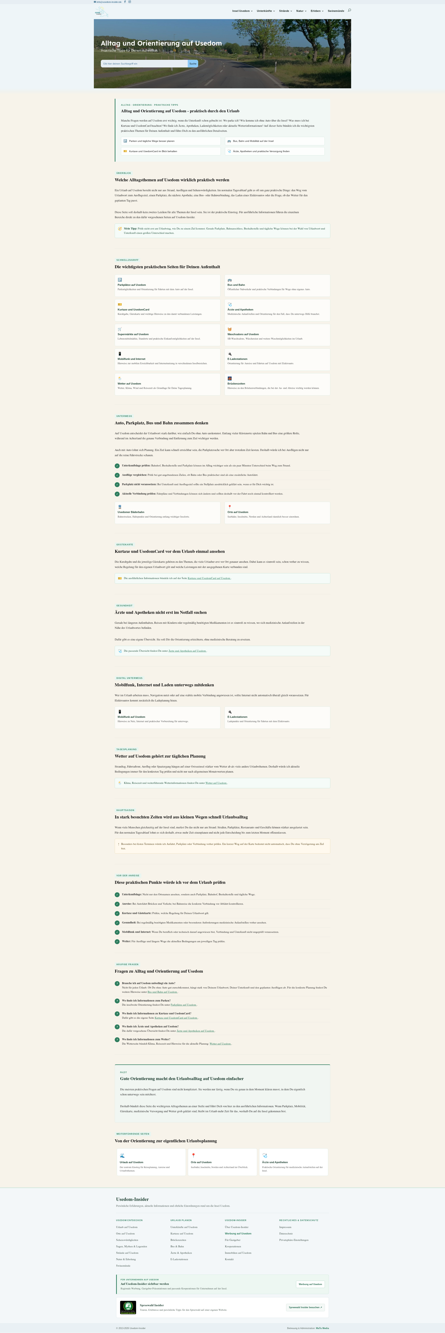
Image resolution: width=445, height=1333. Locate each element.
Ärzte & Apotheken (181, 1252)
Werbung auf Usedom (238, 1233)
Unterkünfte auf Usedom (184, 1227)
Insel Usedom (241, 10)
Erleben (316, 10)
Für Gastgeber (232, 1240)
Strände (284, 10)
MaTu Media (322, 1328)
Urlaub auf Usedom (126, 1227)
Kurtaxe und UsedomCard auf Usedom (209, 578)
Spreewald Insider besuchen (305, 1307)
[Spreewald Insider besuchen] (128, 1307)
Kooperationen (233, 1246)
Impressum (285, 1227)
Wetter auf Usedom (216, 783)
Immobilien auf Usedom (238, 1252)
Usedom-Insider (132, 1199)
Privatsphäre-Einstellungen (294, 1240)
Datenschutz (286, 1233)
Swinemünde (336, 10)
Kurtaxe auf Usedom (182, 1233)
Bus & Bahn (177, 1246)
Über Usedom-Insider (236, 1227)
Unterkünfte (264, 10)
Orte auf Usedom (125, 1233)
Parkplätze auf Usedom (184, 1004)
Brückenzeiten (178, 1240)
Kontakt (229, 1259)
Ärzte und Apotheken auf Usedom (187, 650)
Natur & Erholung (126, 1259)
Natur (300, 10)
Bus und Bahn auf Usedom (163, 991)
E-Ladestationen (179, 1259)
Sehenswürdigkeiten (127, 1240)
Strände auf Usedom (127, 1252)
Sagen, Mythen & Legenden (131, 1246)
